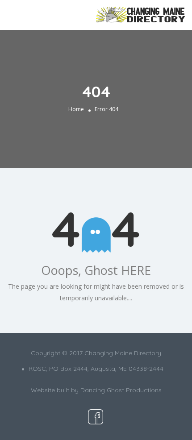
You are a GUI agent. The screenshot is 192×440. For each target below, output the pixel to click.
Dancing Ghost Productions (121, 390)
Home (76, 109)
